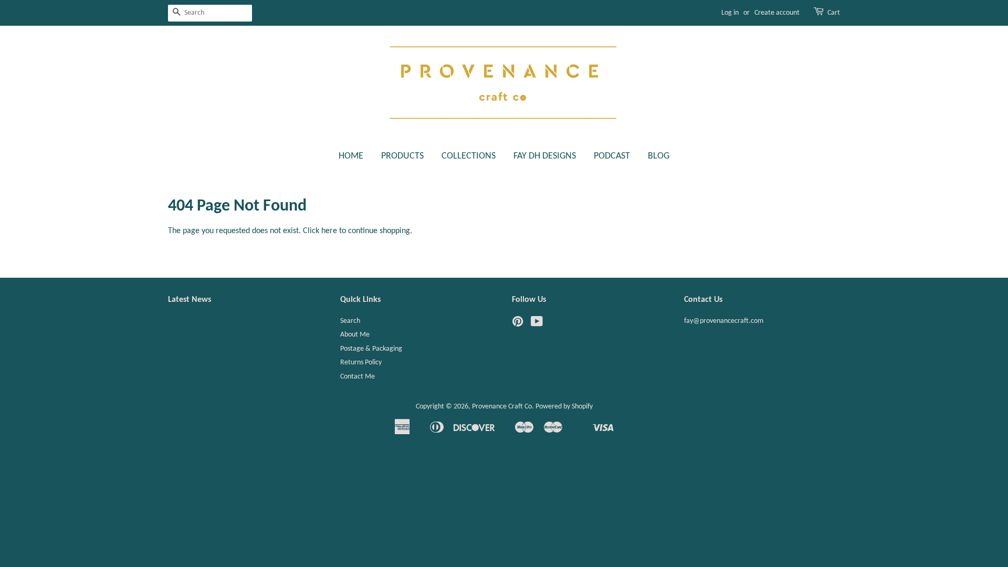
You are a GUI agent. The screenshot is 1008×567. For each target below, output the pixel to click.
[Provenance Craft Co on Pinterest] (517, 324)
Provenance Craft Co (502, 406)
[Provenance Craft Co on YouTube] (537, 324)
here (329, 231)
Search (350, 321)
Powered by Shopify (564, 406)
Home (351, 156)
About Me (355, 334)
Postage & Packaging (371, 348)
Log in (730, 13)
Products (402, 156)
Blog (658, 156)
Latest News (189, 300)
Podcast (612, 156)
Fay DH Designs (544, 156)
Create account (777, 13)
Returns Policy (361, 362)
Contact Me (357, 376)
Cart (833, 13)
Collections (469, 156)
